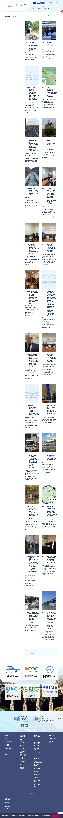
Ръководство (8, 741)
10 (32, 651)
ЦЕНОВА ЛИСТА (7, 803)
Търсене (53, 2)
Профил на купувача (38, 7)
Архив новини (51, 16)
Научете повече (37, 816)
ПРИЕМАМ (57, 816)
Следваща (32, 653)
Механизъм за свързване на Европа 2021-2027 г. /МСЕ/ (37, 743)
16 (51, 651)
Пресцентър (43, 16)
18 (26, 654)
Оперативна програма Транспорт (37, 776)
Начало (28, 16)
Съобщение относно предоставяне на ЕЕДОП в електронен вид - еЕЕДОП (23, 755)
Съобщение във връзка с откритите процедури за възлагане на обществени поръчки (23, 766)
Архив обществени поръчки (22, 741)
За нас (33, 7)
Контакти (56, 6)
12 (38, 651)
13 (41, 651)
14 (45, 651)
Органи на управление (7, 745)
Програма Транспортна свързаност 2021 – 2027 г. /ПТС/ (37, 751)
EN (57, 2)
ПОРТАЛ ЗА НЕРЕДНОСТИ (8, 807)
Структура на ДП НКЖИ (8, 749)
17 (54, 651)
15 (48, 651)
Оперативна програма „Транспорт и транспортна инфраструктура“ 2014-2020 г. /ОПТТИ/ (38, 761)
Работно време (51, 742)
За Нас (6, 738)
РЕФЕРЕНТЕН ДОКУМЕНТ (8, 799)
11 (35, 651)
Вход (47, 2)
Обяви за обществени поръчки (22, 747)
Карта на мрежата (7, 753)
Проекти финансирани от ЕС (47, 7)
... (28, 653)
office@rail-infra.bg (46, 721)
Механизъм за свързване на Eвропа (37, 770)
